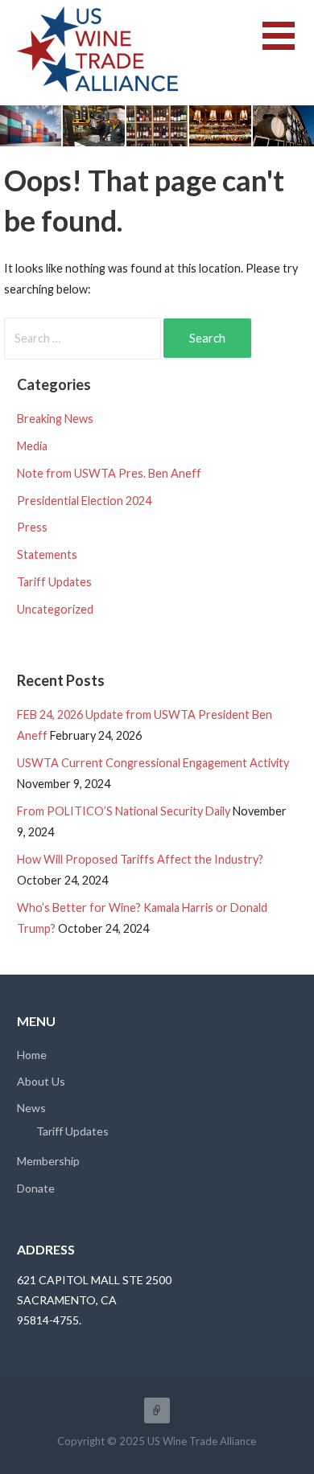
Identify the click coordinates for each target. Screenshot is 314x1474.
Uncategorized (55, 609)
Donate (36, 1188)
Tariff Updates (54, 582)
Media (32, 446)
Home (32, 1054)
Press (32, 527)
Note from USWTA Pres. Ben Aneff (109, 473)
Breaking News (55, 418)
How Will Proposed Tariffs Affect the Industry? (140, 859)
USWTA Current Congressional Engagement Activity (153, 763)
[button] (288, 45)
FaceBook (157, 1410)
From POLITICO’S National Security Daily (123, 811)
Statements (47, 554)
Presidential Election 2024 (84, 500)
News (31, 1108)
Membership (48, 1161)
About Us (41, 1081)
